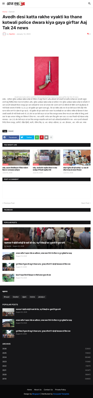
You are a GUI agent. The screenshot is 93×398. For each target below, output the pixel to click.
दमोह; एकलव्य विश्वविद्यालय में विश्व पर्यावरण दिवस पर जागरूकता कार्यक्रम (15, 169)
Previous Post (9, 203)
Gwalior (16, 297)
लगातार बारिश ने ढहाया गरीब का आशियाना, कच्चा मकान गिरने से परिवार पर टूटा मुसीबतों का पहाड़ (44, 253)
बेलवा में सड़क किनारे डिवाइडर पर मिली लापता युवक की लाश (33, 275)
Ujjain (24, 297)
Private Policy (60, 390)
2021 (46, 370)
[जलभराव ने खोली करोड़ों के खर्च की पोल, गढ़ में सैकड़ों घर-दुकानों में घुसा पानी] (8, 312)
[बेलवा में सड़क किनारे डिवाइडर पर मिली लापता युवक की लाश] (8, 278)
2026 (46, 349)
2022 (46, 366)
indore (32, 297)
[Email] (46, 137)
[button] (3, 4)
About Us (37, 390)
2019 (46, 379)
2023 (46, 361)
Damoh (12, 12)
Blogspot (36, 394)
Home (4, 12)
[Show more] (51, 137)
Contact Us (48, 390)
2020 (46, 374)
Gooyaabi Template (61, 394)
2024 (46, 357)
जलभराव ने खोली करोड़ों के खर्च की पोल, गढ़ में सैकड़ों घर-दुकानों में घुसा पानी (38, 309)
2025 (46, 353)
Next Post (85, 203)
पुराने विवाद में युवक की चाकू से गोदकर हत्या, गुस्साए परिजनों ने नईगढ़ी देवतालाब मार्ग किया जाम (43, 264)
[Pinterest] (42, 137)
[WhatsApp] (37, 137)
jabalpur (41, 297)
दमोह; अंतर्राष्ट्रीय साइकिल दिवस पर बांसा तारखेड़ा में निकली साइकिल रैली (45, 169)
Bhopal (6, 297)
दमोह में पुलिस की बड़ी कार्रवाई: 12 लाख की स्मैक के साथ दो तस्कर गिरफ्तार (75, 169)
